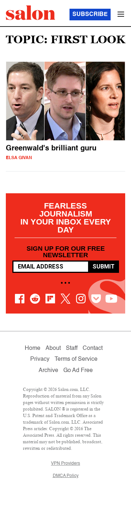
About (53, 348)
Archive (48, 370)
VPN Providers (65, 463)
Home (32, 348)
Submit (103, 266)
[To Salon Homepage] (30, 12)
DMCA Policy (66, 476)
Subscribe (90, 14)
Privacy (39, 359)
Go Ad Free (78, 370)
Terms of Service (76, 359)
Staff (72, 348)
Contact (93, 348)
